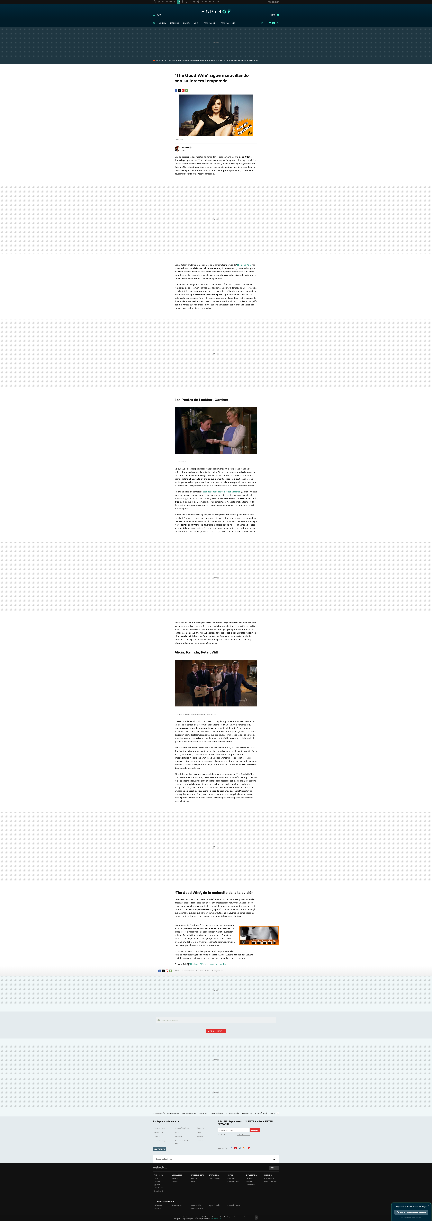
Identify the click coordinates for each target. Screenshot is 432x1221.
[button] (186, 147)
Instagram (262, 23)
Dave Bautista (182, 60)
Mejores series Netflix (232, 1113)
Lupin (224, 60)
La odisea (178, 1136)
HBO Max (200, 1136)
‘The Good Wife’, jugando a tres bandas (207, 964)
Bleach (258, 60)
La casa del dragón (160, 1141)
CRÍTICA (162, 23)
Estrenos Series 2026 (217, 1113)
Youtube (273, 23)
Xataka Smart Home (160, 1188)
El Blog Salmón (269, 1178)
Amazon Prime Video (182, 1128)
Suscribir (255, 1130)
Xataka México (158, 1205)
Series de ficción (188, 971)
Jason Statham (194, 60)
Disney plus (201, 1128)
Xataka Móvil (158, 1182)
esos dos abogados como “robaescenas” (222, 491)
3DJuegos (175, 1178)
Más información (216, 1219)
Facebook (265, 23)
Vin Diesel (172, 60)
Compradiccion (250, 1185)
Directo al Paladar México (214, 1206)
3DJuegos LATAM (177, 1205)
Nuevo (272, 15)
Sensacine (194, 1178)
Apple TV (157, 1136)
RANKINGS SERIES (228, 23)
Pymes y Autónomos (270, 1182)
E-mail (186, 90)
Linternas (205, 60)
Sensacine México (196, 1205)
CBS (208, 971)
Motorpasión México (233, 1205)
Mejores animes (247, 1113)
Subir (272, 1168)
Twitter (277, 23)
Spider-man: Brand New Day (183, 1142)
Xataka (156, 1178)
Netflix (251, 60)
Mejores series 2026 (173, 1113)
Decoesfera (249, 1182)
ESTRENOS (174, 23)
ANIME (196, 23)
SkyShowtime (233, 60)
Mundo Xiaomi (158, 1191)
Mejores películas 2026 (189, 1113)
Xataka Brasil (158, 1208)
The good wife (218, 971)
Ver (217, 1031)
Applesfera (157, 1185)
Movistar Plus (158, 1132)
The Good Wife (244, 264)
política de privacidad (243, 1135)
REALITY (186, 23)
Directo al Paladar (214, 1178)
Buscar (274, 1159)
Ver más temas (159, 1149)
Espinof (216, 11)
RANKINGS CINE (210, 23)
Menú (159, 15)
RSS (244, 1148)
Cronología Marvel (261, 1113)
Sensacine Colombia (197, 1208)
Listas (199, 1132)
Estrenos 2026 (203, 1113)
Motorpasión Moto (233, 1182)
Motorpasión (231, 1178)
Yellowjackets (215, 60)
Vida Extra (175, 1182)
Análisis (200, 971)
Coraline (243, 60)
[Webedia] (160, 1167)
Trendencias (249, 1178)
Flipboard (269, 23)
